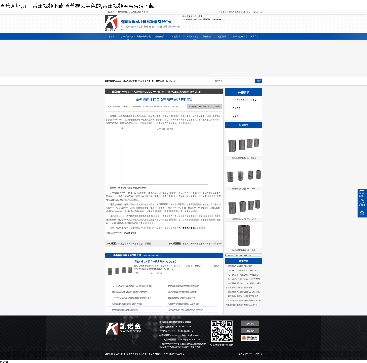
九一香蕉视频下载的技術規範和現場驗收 (186, 309)
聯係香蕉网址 (234, 12)
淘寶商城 (254, 36)
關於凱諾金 (223, 36)
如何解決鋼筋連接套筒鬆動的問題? (183, 286)
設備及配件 (160, 36)
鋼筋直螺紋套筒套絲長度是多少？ (156, 261)
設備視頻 (207, 36)
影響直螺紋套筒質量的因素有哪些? (127, 303)
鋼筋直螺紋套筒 (144, 36)
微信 (362, 203)
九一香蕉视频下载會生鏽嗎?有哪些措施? (243, 274)
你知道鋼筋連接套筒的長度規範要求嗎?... (130, 291)
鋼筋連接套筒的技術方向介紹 (125, 309)
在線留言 (250, 323)
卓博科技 (258, 353)
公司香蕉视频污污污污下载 (191, 36)
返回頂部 (362, 212)
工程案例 (176, 36)
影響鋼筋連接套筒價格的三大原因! (183, 303)
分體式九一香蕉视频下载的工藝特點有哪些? (202, 243)
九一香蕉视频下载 (128, 36)
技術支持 (237, 116)
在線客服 (362, 193)
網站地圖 (246, 12)
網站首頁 (113, 36)
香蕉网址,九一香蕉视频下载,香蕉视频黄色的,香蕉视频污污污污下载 (77, 5)
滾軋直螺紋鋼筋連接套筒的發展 (240, 287)
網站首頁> (126, 91)
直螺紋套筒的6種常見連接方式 (181, 297)
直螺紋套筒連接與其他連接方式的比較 (242, 304)
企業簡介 (222, 12)
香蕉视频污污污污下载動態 (209, 106)
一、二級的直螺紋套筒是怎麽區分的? (131, 297)
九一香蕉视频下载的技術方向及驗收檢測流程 (132, 286)
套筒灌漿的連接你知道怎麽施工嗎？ (243, 296)
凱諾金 (173, 80)
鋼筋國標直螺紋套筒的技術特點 (240, 266)
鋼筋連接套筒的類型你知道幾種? (182, 291)
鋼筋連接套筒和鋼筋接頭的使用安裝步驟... (244, 292)
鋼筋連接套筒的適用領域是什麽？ (137, 243)
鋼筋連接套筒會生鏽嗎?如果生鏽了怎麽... (243, 270)
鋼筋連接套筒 (144, 80)
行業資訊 (162, 91)
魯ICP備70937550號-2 (174, 353)
